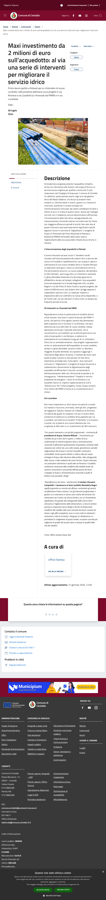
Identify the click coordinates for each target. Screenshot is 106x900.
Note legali (58, 786)
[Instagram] (85, 15)
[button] (53, 895)
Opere (37, 26)
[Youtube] (78, 15)
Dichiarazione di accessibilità (60, 793)
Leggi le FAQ (33, 794)
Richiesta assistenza (36, 799)
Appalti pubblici (34, 744)
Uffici (4, 735)
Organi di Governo (9, 725)
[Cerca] (100, 15)
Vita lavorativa (34, 735)
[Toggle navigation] (5, 15)
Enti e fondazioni (9, 739)
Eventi (82, 752)
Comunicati (26, 26)
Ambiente (58, 746)
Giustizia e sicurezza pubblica (62, 732)
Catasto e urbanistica (37, 749)
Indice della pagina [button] (18, 174)
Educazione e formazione (64, 725)
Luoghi (82, 748)
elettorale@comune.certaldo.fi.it (16, 822)
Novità (15, 26)
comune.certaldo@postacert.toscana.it (19, 808)
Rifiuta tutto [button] (63, 890)
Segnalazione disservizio (38, 790)
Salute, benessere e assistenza (62, 753)
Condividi (74, 46)
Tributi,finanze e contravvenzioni (61, 740)
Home (5, 26)
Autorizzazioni (60, 759)
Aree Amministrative (11, 730)
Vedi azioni (88, 46)
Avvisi (82, 735)
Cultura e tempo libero (37, 730)
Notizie (83, 725)
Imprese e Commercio (37, 739)
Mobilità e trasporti (36, 753)
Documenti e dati (9, 753)
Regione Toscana (11, 5)
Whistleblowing (60, 799)
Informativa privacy (62, 781)
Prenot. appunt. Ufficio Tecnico (37, 783)
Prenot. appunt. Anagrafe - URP (39, 775)
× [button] (103, 872)
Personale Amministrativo (13, 749)
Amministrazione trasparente (61, 775)
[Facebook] (72, 15)
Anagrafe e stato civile (37, 725)
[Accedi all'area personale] (61, 5)
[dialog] (53, 884)
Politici (4, 744)
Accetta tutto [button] (43, 890)
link (78, 884)
